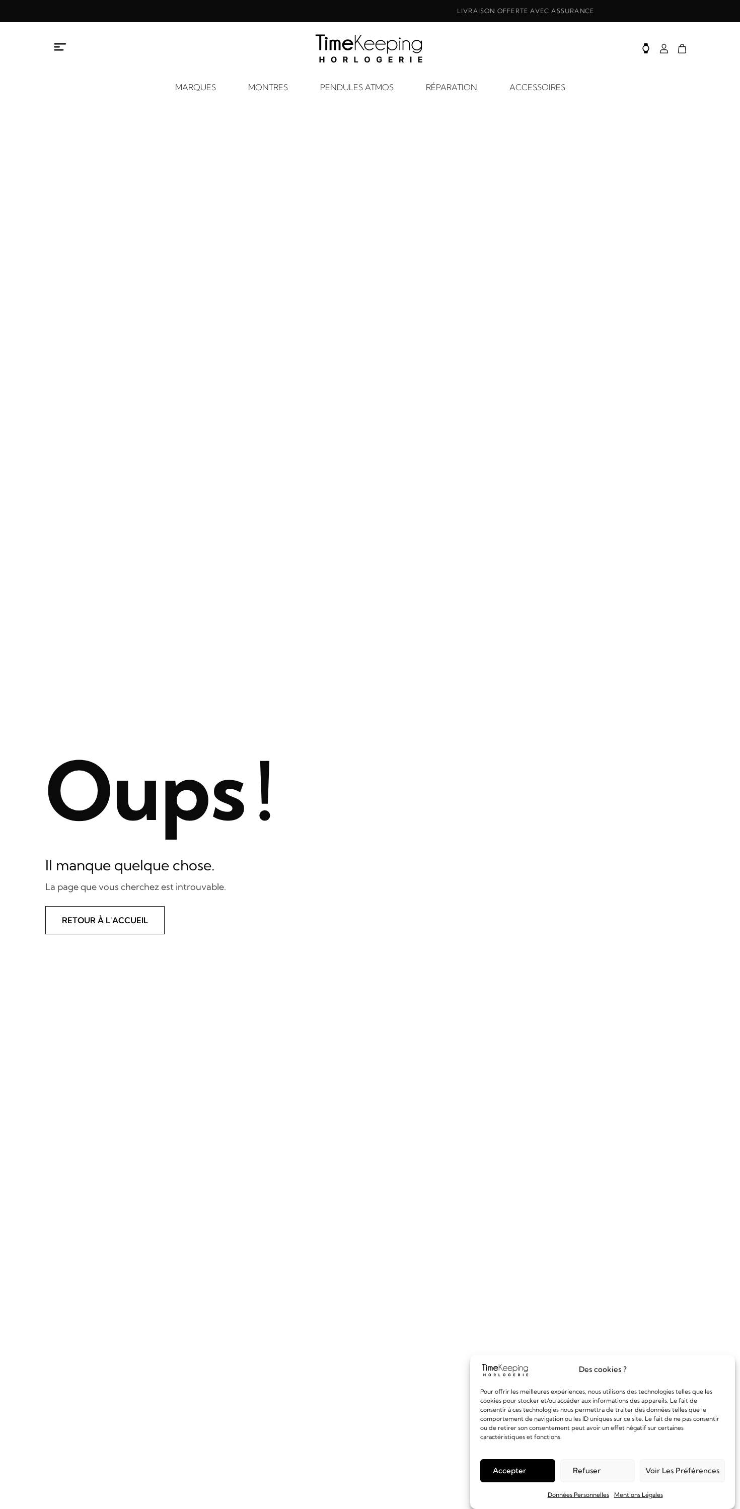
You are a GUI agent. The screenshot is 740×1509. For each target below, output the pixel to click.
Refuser (587, 1470)
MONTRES (268, 87)
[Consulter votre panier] (682, 48)
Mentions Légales (638, 1494)
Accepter (509, 1470)
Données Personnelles (578, 1494)
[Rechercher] (646, 48)
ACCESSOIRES (537, 87)
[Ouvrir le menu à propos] (60, 47)
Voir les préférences (682, 1470)
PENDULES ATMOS (357, 87)
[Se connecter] (664, 48)
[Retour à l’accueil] (370, 48)
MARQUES (195, 87)
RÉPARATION (451, 87)
